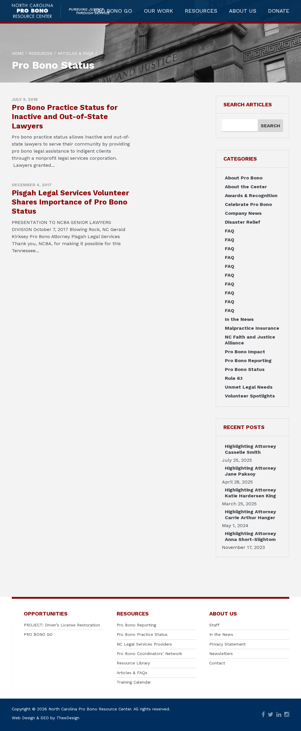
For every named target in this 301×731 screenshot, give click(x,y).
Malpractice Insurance (252, 328)
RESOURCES (201, 11)
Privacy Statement (227, 644)
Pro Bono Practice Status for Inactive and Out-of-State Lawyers (65, 116)
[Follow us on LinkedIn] (278, 715)
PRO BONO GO (113, 11)
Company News (243, 213)
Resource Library (133, 663)
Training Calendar (134, 682)
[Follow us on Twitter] (270, 715)
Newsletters (221, 653)
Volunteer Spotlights (250, 396)
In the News (239, 319)
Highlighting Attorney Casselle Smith (250, 449)
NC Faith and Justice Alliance (250, 340)
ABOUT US (242, 11)
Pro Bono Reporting (248, 360)
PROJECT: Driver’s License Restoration (62, 625)
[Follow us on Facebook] (263, 715)
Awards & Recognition (251, 195)
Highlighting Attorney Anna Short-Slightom (250, 536)
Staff (214, 625)
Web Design (23, 717)
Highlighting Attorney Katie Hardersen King (250, 493)
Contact (217, 663)
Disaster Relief (242, 222)
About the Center (246, 186)
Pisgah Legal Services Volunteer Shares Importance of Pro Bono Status (70, 202)
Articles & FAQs (132, 672)
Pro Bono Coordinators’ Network (149, 653)
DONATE (278, 11)
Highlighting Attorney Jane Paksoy (250, 471)
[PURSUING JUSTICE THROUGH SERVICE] (36, 11)
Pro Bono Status (245, 369)
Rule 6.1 (234, 378)
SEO (45, 717)
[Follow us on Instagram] (286, 715)
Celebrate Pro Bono (248, 204)
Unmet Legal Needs (248, 387)
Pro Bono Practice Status (142, 634)
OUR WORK (158, 11)
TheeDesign (67, 717)
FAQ (229, 231)
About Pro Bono (243, 178)
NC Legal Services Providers (144, 644)
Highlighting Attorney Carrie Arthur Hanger (250, 514)
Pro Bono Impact (245, 351)
